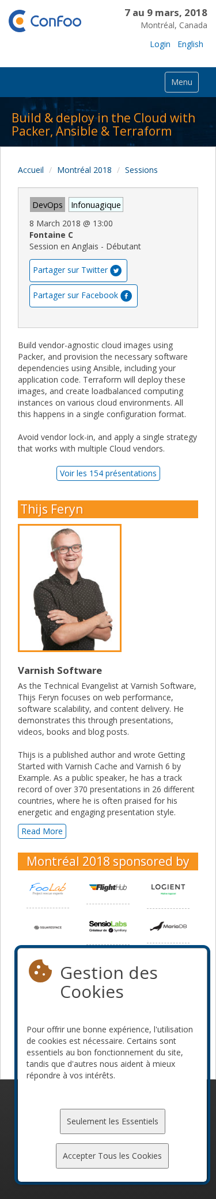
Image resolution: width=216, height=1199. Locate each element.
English (190, 43)
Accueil (31, 169)
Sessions (141, 169)
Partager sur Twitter (70, 269)
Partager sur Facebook (75, 294)
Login (160, 43)
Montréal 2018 (84, 169)
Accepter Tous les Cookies (112, 1155)
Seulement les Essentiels (112, 1121)
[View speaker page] (72, 588)
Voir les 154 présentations (108, 473)
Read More (42, 831)
